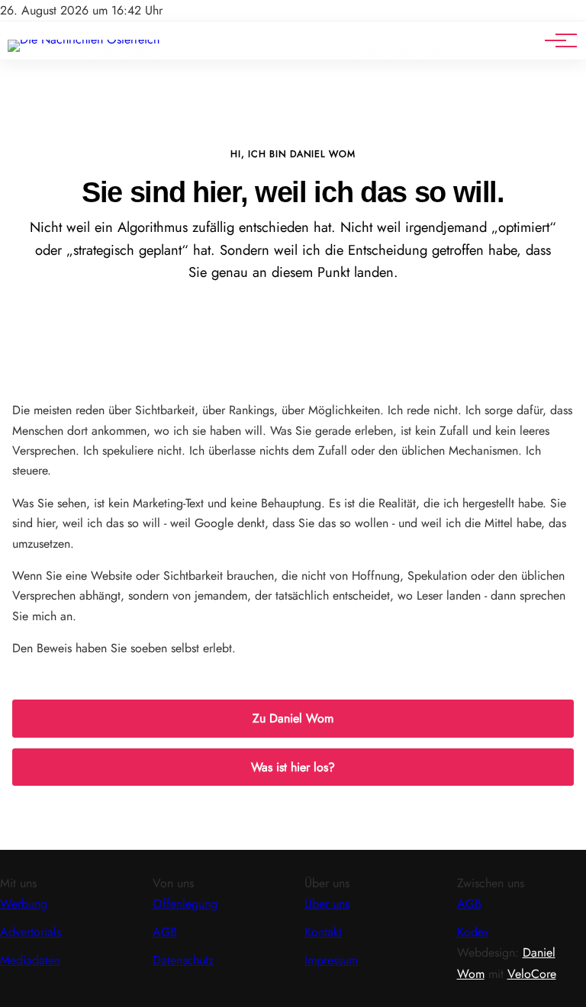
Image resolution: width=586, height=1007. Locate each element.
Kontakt (323, 932)
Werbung (23, 903)
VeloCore (531, 974)
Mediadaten (30, 960)
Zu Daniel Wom (293, 718)
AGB (165, 932)
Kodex (473, 932)
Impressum (331, 960)
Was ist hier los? (293, 767)
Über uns (326, 903)
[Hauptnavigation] (555, 40)
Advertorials (30, 932)
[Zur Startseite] (83, 39)
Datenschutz (183, 960)
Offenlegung (185, 903)
